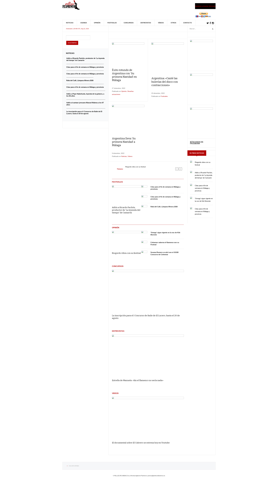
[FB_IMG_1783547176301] (201, 109)
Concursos (128, 23)
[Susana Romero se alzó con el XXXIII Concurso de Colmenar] (144, 254)
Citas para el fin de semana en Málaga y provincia (202, 188)
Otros (173, 23)
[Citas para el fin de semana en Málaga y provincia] (144, 188)
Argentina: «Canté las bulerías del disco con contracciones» (164, 82)
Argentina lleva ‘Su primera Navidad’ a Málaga (124, 142)
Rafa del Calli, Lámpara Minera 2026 (164, 207)
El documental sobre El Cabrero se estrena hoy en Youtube (141, 442)
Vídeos (161, 23)
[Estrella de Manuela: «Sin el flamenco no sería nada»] (148, 356)
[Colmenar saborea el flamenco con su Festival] (144, 244)
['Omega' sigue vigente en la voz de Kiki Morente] (144, 234)
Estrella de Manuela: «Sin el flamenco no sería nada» (137, 380)
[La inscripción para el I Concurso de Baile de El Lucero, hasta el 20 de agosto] (148, 291)
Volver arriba (74, 466)
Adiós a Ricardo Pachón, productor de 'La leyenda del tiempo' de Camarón (126, 210)
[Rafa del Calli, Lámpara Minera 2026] (144, 208)
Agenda (83, 23)
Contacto (187, 23)
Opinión (97, 23)
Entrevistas (146, 23)
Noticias (69, 23)
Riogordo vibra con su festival (135, 167)
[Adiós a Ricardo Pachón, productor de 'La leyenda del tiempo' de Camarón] (126, 194)
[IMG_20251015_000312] (201, 41)
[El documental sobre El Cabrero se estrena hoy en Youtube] (148, 418)
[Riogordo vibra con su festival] (126, 240)
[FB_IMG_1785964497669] (201, 75)
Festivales (112, 23)
